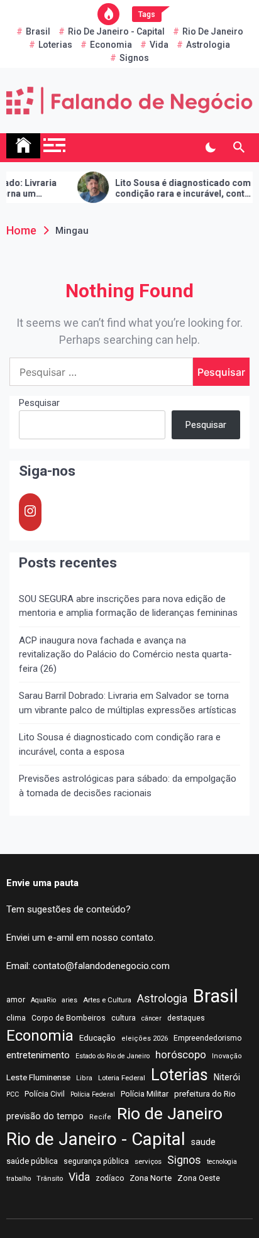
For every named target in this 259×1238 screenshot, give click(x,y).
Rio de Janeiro (212, 31)
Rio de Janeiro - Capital (116, 31)
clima (16, 1018)
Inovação (227, 1056)
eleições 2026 (144, 1038)
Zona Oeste (198, 1178)
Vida (159, 45)
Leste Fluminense (38, 1077)
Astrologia (208, 45)
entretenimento (38, 1055)
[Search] (238, 147)
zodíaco (110, 1178)
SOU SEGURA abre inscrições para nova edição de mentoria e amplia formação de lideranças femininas (128, 606)
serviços (148, 1161)
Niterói (227, 1077)
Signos (134, 58)
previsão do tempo (45, 1116)
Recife (100, 1117)
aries (69, 1000)
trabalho (18, 1179)
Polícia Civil (45, 1094)
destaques (186, 1018)
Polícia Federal (92, 1094)
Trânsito (49, 1178)
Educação (97, 1038)
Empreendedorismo (207, 1038)
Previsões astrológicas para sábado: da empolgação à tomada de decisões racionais (127, 786)
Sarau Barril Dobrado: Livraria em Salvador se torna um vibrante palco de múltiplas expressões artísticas (127, 703)
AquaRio (43, 1000)
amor (15, 999)
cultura (123, 1018)
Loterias (55, 45)
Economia (111, 45)
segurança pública (96, 1161)
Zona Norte (151, 1178)
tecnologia (222, 1162)
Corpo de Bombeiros (68, 1018)
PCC (12, 1094)
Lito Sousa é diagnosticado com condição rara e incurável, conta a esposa (173, 188)
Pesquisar (39, 402)
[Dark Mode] (210, 147)
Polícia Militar (144, 1093)
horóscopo (180, 1054)
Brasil (38, 31)
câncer (151, 1018)
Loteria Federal (121, 1077)
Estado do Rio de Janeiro (112, 1056)
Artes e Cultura (107, 999)
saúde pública (32, 1161)
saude (203, 1142)
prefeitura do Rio (205, 1093)
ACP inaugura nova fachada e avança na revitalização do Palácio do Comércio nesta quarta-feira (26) (125, 654)
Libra (84, 1078)
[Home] (23, 145)
